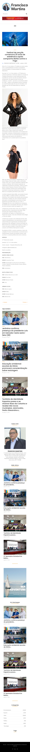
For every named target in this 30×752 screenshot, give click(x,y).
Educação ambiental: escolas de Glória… (14, 509)
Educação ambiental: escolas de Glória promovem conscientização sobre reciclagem (14, 367)
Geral (3, 326)
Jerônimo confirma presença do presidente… (14, 484)
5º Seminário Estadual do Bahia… (13, 557)
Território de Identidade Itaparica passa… (12, 534)
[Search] (26, 13)
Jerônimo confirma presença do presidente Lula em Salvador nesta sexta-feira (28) (15, 331)
